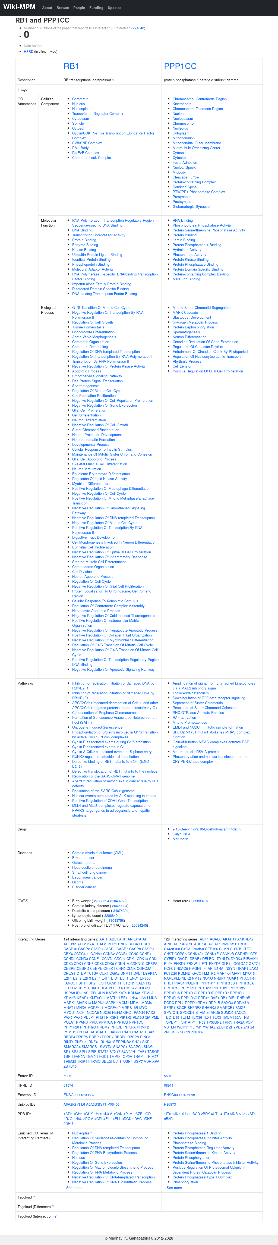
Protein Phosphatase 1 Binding (197, 244)
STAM (200, 1012)
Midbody (179, 172)
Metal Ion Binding (186, 278)
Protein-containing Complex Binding (201, 274)
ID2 (78, 992)
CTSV (93, 973)
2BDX (205, 1113)
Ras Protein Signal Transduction (97, 380)
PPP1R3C (189, 992)
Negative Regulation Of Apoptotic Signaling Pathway (113, 669)
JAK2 (253, 968)
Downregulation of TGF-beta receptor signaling (209, 697)
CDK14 (142, 958)
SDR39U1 (241, 1002)
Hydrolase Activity (187, 249)
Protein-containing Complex (194, 181)
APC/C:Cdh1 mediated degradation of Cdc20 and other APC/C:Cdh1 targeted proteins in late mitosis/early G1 (115, 705)
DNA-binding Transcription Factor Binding (104, 293)
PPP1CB (121, 1022)
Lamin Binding (184, 239)
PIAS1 (179, 983)
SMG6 (240, 1007)
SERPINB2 (122, 1041)
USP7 (138, 1061)
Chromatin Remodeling (90, 346)
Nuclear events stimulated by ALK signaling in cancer (114, 795)
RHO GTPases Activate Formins (198, 712)
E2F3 (87, 978)
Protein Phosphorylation (191, 1157)
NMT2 (196, 978)
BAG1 (102, 943)
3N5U (78, 1118)
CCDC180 (81, 953)
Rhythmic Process (187, 361)
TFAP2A (78, 1056)
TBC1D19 (171, 1017)
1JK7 (176, 1113)
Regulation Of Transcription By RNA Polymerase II (112, 356)
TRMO (95, 1061)
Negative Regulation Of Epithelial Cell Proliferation (111, 551)
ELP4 (168, 963)
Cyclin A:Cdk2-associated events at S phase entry (112, 751)
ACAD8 (216, 939)
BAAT (91, 943)
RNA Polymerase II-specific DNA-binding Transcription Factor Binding (115, 276)
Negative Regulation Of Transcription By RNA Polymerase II (108, 315)
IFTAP (208, 968)
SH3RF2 (194, 1007)
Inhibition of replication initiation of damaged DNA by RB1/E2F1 (113, 685)
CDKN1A (122, 963)
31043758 (117, 900)
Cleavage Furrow (186, 177)
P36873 (170, 1104)
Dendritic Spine (185, 186)
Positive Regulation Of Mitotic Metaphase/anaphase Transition (113, 501)
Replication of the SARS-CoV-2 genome (103, 790)
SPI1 (83, 1051)
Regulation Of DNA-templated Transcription (106, 351)
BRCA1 (134, 943)
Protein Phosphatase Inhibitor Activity (202, 1137)
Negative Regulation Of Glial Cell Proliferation (108, 586)
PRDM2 (103, 1027)
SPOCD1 (187, 1012)
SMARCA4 (72, 1046)
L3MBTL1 (110, 997)
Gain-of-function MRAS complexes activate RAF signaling (211, 744)
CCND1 (145, 953)
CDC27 (119, 958)
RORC (169, 1002)
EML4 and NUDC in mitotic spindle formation (208, 727)
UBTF (117, 1061)
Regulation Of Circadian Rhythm (198, 346)
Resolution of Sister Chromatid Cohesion (204, 707)
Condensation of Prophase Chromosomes (105, 712)
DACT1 (183, 958)
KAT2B (111, 992)
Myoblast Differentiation (90, 483)
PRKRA (130, 1027)
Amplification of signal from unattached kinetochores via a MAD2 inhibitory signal (214, 685)
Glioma (77, 882)
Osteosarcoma (83, 862)
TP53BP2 (214, 1022)
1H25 (98, 1113)
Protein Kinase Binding (190, 259)
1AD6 (68, 1113)
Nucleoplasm (82, 108)
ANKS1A (134, 939)
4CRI (98, 1118)
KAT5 (122, 992)
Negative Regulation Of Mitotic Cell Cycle (104, 522)
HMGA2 (130, 987)
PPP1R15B (226, 983)
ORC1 (128, 1012)
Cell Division (82, 571)
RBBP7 (107, 1036)
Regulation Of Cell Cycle (91, 581)
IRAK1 (243, 968)
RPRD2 (191, 1002)
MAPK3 (98, 1002)
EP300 (145, 978)
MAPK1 (70, 1002)
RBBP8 (120, 1036)
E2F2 (77, 978)
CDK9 (109, 963)
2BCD (195, 1113)
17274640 (136, 28)
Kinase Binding (84, 249)
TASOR (153, 1051)
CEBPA (151, 963)
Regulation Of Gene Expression (97, 1162)
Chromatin (80, 98)
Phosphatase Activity (189, 254)
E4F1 (106, 978)
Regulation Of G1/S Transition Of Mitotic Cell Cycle (112, 644)
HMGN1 (195, 968)
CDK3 (68, 963)
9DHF (147, 1118)
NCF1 (81, 1012)
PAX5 (68, 1017)
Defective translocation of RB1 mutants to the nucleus (114, 771)
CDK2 (153, 958)
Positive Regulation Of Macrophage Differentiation (111, 488)
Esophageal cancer (87, 877)
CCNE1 (95, 958)
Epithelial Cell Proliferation (92, 547)
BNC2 (122, 943)
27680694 (101, 900)
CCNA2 (109, 953)
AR (145, 939)
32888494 (111, 915)
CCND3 (82, 958)
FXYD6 (214, 963)
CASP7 (122, 948)
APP (177, 943)
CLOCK (236, 948)
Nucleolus (180, 128)
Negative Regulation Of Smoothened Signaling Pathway (108, 510)
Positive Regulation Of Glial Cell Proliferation (208, 371)
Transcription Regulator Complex (97, 113)
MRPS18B (130, 1007)
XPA (155, 1061)
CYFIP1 (170, 958)
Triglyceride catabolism (191, 692)
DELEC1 (209, 958)
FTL (205, 963)
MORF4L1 (95, 1007)
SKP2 (146, 1041)
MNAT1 (69, 1007)
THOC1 (102, 1056)
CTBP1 (82, 973)
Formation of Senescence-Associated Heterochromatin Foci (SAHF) (115, 720)
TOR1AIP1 (187, 1022)
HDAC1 (93, 987)
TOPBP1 (171, 1022)
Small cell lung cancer (89, 872)
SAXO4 (227, 1002)
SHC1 (136, 1041)
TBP (67, 1056)
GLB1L (227, 963)
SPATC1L (171, 1012)
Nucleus (78, 103)
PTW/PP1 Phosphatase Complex (199, 191)
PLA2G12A (141, 1017)
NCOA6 (93, 1012)
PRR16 (203, 997)
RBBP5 (82, 1036)
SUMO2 (227, 1012)
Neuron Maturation (86, 468)
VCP (249, 1022)
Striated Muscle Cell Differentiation (99, 561)
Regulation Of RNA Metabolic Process (102, 1172)
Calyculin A (182, 833)
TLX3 (217, 1017)
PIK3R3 (125, 1017)
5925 (67, 1075)
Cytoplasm (80, 118)
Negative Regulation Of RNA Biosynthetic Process (112, 1181)
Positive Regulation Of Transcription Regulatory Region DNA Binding (115, 662)
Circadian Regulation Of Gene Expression (205, 341)
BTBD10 (241, 943)
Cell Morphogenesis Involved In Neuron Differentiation (114, 542)
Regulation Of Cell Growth (92, 322)
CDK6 (99, 963)
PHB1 (100, 1017)
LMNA (152, 997)
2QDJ (148, 1113)
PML (155, 1017)
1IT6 (167, 1113)
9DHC (137, 1118)
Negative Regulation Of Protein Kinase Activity (109, 366)
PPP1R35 (237, 987)
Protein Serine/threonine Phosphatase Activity (209, 230)
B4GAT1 (214, 943)
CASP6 (109, 948)
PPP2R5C (189, 997)
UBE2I (107, 1061)
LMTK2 (210, 973)
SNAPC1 (120, 1046)
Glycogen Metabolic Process (195, 322)
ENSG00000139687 (79, 1094)
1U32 (185, 1113)
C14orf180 (172, 948)
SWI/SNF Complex (87, 142)
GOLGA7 (240, 963)
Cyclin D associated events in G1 (98, 746)
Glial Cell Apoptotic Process (94, 459)
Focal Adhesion (185, 162)
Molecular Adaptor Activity (93, 269)
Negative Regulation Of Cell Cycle (99, 493)
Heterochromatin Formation (93, 439)
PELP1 (89, 1017)
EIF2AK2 (250, 958)
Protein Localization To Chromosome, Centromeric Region (111, 593)
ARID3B (70, 943)
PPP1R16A (245, 983)
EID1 (115, 978)
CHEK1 (109, 968)
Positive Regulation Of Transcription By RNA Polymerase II (107, 530)
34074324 (120, 910)
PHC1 (168, 983)
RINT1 (69, 1041)
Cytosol (78, 128)
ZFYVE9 (235, 1027)
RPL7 (179, 1002)
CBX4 (68, 953)
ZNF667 (197, 1031)
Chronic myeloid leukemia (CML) (97, 852)
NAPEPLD (172, 978)
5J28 (243, 1113)
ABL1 (113, 939)
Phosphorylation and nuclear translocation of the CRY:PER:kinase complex (210, 759)
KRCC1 (197, 973)
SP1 (67, 1051)
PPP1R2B (203, 987)
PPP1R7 (222, 992)
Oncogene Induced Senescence (97, 727)
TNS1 (246, 1017)
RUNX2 (106, 1041)
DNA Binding (82, 230)
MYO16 (249, 973)
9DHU (68, 1123)
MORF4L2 (113, 1007)
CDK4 (78, 963)
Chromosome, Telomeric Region (198, 108)
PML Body (80, 147)
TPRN (227, 1022)
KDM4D (184, 973)
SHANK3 (209, 1007)
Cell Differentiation (86, 415)
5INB (234, 1113)
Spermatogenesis (86, 385)
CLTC (247, 948)
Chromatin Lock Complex (92, 157)
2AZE (138, 1113)
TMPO (114, 1056)
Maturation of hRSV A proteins (196, 751)
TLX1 (207, 1017)
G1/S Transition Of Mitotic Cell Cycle (101, 307)
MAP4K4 (224, 973)
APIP (168, 943)
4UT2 (215, 1113)
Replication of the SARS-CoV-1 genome (103, 776)
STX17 (114, 1051)
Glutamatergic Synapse (191, 206)
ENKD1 (179, 963)
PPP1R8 (237, 992)
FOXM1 (111, 983)
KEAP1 (83, 997)
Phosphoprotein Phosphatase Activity (202, 225)
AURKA (200, 943)
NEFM (117, 1012)
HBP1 (82, 987)
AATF (103, 939)
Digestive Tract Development (95, 537)
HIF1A (118, 987)
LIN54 (133, 997)
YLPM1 (196, 1027)
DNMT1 (126, 973)
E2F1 (68, 978)
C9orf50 (198, 948)
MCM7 (124, 1002)
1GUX (88, 1113)
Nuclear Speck (184, 167)
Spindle (78, 123)
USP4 (127, 1061)
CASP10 (70, 948)
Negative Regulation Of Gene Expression (104, 405)
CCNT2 (107, 958)
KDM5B (70, 997)
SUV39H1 (129, 1051)
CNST (168, 953)
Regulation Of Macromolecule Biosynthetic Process (112, 1167)
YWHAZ (209, 1027)
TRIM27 (152, 1056)
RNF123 (81, 1041)
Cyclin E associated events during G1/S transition (111, 741)
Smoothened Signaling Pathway (97, 375)
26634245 (139, 925)
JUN (101, 992)
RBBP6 (95, 1036)
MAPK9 (111, 1002)
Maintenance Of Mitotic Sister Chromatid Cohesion (112, 454)
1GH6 (77, 1113)
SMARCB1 (90, 1046)
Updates (114, 7)
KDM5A (147, 992)
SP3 (74, 1051)
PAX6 (78, 1017)
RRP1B (214, 1002)
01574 (68, 1085)
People (79, 7)
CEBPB (70, 968)
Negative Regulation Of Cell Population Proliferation (112, 400)
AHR (123, 939)
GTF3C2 (70, 987)
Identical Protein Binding (91, 259)
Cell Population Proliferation (94, 395)
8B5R (168, 1118)
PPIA (93, 1022)
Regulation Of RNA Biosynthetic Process (104, 1152)
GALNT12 (143, 983)
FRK (121, 983)
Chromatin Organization (90, 341)
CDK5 (88, 963)
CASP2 (84, 948)
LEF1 (123, 997)
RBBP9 (133, 1036)
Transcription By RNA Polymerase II (100, 361)
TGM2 (91, 1056)
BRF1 (145, 943)
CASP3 (97, 948)
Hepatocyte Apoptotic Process (96, 610)
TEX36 (196, 1017)
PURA (84, 1031)
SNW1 (149, 1046)
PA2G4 (139, 1012)
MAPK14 (84, 1002)
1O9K (117, 1113)
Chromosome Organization (93, 566)
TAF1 (142, 1051)
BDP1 (112, 943)
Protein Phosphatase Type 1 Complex (202, 1177)
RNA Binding (183, 220)
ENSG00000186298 (179, 1094)
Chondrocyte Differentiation (93, 331)
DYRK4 (236, 958)
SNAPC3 (135, 1046)
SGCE (181, 1007)
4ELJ (107, 1118)
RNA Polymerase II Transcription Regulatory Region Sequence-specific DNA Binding (113, 223)
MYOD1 (70, 1012)
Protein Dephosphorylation (193, 327)
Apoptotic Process (86, 371)
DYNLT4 (223, 958)
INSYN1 (231, 968)
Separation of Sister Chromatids (198, 702)
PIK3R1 (112, 1017)
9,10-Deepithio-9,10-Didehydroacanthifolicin (207, 829)
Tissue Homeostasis (88, 327)
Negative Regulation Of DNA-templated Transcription (113, 517)
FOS (100, 983)
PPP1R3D (206, 992)
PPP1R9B (88, 1027)
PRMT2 (143, 1027)
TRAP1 (139, 1056)
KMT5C (96, 997)
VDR (147, 1061)
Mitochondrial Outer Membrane (197, 142)
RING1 (145, 1036)
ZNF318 (170, 1031)
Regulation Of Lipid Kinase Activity (99, 478)
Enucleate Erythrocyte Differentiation (101, 473)
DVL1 (138, 973)
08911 (168, 1085)
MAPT (237, 973)
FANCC (69, 983)
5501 (168, 1075)
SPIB (92, 1051)
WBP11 (183, 1027)
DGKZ (114, 973)
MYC (143, 1007)
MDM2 (135, 1002)
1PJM (128, 1113)
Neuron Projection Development (97, 434)
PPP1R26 (71, 1027)
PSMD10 (71, 1031)
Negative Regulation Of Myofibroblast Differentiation (112, 639)
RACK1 (115, 1031)
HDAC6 (182, 968)
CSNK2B (227, 953)
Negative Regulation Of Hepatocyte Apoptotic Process (115, 630)
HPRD (28, 51)
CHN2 (120, 968)
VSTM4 (170, 1027)
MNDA (81, 1007)
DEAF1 (195, 958)
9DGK (126, 1118)
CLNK (131, 968)
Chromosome (183, 123)
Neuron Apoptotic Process (92, 576)
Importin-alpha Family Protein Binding (101, 283)
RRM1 (202, 1002)
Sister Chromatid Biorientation (95, 429)
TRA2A (239, 1022)
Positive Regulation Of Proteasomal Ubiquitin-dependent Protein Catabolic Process (209, 1170)
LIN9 (142, 997)
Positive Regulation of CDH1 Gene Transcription (110, 800)
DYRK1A (150, 973)
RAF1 (126, 1031)
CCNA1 (96, 953)
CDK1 (131, 958)
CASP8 (135, 948)
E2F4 (96, 978)
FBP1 (80, 983)
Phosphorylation (185, 1181)
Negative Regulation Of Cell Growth (100, 424)
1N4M (107, 1113)
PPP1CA (106, 1022)
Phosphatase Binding (189, 1142)
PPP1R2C (220, 987)
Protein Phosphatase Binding (195, 264)
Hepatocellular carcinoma (92, 867)
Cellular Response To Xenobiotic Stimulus (105, 600)
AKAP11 (229, 939)
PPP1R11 (208, 983)
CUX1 (104, 973)
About (47, 7)
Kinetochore (182, 103)
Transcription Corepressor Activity (98, 234)
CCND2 (69, 958)
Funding (96, 7)
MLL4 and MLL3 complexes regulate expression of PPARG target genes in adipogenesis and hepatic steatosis (111, 810)
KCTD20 (170, 973)
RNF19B (243, 997)
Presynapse (182, 196)
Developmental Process (91, 444)
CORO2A (144, 968)
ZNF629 (184, 1031)
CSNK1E (212, 953)
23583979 (199, 900)
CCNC (133, 953)
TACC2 (240, 1012)
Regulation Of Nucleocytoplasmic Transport (207, 356)
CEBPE (96, 968)
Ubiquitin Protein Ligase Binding (97, 254)
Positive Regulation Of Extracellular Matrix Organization (105, 623)
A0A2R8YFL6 (74, 1104)
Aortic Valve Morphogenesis (94, 336)
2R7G (68, 1118)
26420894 (119, 905)
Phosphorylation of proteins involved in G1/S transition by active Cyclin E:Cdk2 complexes (115, 734)
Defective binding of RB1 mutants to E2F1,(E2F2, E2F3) (111, 764)
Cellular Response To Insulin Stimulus (102, 449)
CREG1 (69, 973)
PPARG (82, 1022)
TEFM (185, 1017)
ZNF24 (249, 1027)
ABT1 (204, 939)
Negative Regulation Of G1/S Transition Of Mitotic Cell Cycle (115, 652)
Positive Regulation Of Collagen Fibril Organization (112, 635)
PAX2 (150, 1012)
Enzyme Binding (85, 244)
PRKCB (116, 1027)
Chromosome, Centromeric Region (200, 98)
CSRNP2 (242, 953)
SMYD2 (106, 1046)
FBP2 (90, 983)
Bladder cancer (84, 886)
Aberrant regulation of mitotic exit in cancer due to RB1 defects (115, 783)
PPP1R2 (187, 987)
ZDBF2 (222, 1027)
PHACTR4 (247, 978)
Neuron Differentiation (89, 419)
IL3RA (218, 968)
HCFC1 (169, 968)
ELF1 (124, 978)
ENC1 (134, 978)
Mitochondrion (184, 137)
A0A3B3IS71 (96, 1104)
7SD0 (252, 1113)
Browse (62, 7)
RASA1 (138, 1031)
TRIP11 (83, 1061)
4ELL (117, 1118)
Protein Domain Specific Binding (198, 269)
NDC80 (105, 1012)
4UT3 (224, 1113)
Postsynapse (183, 201)
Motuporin (180, 838)
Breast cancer (83, 857)
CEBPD (83, 968)
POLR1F (192, 983)
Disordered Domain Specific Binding (100, 288)
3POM (88, 1118)
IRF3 (93, 992)
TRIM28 (70, 1061)
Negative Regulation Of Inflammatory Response (109, 556)
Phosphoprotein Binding (90, 264)
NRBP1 (220, 978)
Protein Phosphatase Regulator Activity (204, 1147)
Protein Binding (84, 239)
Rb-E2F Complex (85, 152)
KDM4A (134, 992)
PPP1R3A (172, 992)
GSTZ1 (254, 963)
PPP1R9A (172, 997)
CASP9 (148, 948)
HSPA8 (69, 992)
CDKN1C (137, 963)
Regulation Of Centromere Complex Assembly (108, 605)
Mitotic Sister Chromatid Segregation (201, 307)
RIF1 (232, 997)
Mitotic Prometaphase (190, 722)
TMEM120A (231, 1017)
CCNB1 (122, 953)
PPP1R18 (171, 987)
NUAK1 (232, 978)
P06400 (113, 1104)
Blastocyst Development (192, 317)
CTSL (254, 953)
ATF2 (81, 943)
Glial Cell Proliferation (89, 410)
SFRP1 (169, 1007)
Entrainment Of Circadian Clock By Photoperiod (210, 351)
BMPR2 (228, 943)
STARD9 (213, 1012)
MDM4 (146, 1002)
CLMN (224, 948)
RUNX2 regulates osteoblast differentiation (105, 756)
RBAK (150, 1031)
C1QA (186, 948)
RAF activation (184, 717)
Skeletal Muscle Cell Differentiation (99, 463)
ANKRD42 (245, 939)
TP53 (201, 1022)
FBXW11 (194, 963)
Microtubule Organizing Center (196, 147)
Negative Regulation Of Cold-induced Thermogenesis (113, 615)
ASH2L (187, 943)
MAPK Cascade (185, 312)
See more (73, 1187)
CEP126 (211, 948)
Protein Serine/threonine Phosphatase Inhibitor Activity (216, 1162)
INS (86, 992)
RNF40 (94, 1041)
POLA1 (69, 1022)
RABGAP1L (99, 1031)
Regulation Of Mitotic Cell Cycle (97, 390)
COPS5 (181, 953)
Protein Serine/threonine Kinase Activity (204, 1152)
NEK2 (186, 978)
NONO (208, 978)
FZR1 (130, 983)
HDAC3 (106, 987)
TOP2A (126, 1056)
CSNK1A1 (196, 953)
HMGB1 (144, 987)
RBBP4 (69, 1036)
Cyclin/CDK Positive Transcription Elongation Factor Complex (113, 135)
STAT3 (103, 1051)
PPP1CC (180, 65)
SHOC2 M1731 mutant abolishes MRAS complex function (211, 734)
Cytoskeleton (183, 157)
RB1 (72, 65)
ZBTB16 (70, 1066)
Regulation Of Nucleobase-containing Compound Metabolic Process (110, 1140)
